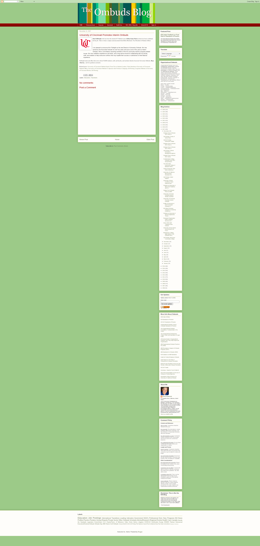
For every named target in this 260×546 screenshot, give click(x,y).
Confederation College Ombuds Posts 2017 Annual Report (169, 160)
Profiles (80, 520)
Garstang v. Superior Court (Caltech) (170, 370)
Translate (173, 56)
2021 (163, 120)
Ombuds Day (98, 524)
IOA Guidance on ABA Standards (169, 354)
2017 (163, 129)
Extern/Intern (98, 522)
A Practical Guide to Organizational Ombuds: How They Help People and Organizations (170, 340)
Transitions (94, 77)
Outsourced (179, 522)
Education (87, 77)
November (166, 241)
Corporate (101, 25)
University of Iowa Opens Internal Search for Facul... (169, 229)
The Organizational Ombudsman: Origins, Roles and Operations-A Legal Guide (170, 335)
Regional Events (156, 520)
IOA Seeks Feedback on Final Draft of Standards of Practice (170, 35)
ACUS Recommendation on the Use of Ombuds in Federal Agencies (170, 373)
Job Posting (131, 68)
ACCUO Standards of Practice (168, 322)
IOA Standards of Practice (167, 319)
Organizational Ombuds (166, 74)
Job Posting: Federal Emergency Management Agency (169, 152)
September (166, 246)
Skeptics (172, 524)
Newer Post (83, 139)
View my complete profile (167, 414)
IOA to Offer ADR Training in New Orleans (168, 224)
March (165, 259)
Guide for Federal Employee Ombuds (170, 357)
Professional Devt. (156, 518)
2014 (163, 270)
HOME (81, 25)
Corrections (167, 524)
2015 (163, 268)
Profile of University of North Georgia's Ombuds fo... (168, 205)
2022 (163, 118)
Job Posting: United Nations (168, 177)
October (166, 243)
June (165, 252)
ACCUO (130, 524)
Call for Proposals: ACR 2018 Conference (169, 169)
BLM (124, 524)
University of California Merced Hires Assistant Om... (168, 173)
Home (117, 139)
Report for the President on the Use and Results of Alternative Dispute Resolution (171, 364)
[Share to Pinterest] (92, 75)
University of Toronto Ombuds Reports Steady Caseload (168, 195)
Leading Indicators (127, 518)
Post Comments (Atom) (121, 146)
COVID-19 (147, 522)
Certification (154, 522)
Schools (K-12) (144, 25)
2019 (163, 124)
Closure (121, 524)
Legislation (90, 522)
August (165, 248)
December (166, 131)
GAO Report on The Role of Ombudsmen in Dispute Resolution (169, 360)
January (166, 263)
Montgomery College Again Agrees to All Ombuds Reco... (168, 234)
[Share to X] (88, 75)
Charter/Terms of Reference (115, 522)
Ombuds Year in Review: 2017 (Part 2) (169, 144)
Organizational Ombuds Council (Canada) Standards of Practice (168, 325)
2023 (163, 116)
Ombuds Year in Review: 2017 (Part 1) (169, 147)
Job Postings (94, 518)
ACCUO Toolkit (164, 367)
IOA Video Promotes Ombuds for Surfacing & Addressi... (169, 210)
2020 (163, 122)
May (165, 254)
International (106, 518)
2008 (163, 283)
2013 (163, 272)
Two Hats (160, 524)
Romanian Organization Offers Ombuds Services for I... (169, 219)
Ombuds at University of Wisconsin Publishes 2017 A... (169, 187)
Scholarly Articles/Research (140, 520)
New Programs (168, 518)
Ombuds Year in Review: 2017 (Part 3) (169, 133)
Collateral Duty (154, 524)
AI (126, 524)
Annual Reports (102, 520)
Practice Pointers (90, 520)
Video (126, 522)
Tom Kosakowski (167, 396)
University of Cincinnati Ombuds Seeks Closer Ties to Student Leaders (107, 66)
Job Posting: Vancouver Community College (169, 238)
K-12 (104, 522)
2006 (163, 288)
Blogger (140, 532)
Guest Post (146, 524)
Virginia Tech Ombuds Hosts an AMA (168, 191)
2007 (163, 285)
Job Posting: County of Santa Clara (169, 137)
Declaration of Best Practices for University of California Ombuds (169, 377)
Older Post (150, 139)
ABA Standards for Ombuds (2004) (169, 352)
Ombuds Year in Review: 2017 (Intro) (169, 156)
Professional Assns (90, 25)
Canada (174, 520)
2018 (163, 127)
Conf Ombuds (114, 524)
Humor (108, 524)
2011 (163, 277)
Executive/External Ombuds (86, 524)
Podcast (172, 522)
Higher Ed (154, 25)
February (166, 261)
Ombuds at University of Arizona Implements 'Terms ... (169, 215)
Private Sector (113, 520)
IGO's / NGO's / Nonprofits (132, 25)
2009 (163, 281)
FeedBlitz (173, 297)
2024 (163, 114)
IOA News (178, 518)
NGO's (146, 518)
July (165, 250)
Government (110, 25)
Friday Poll (135, 524)
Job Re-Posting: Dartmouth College (168, 140)
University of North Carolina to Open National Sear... (168, 182)
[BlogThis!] (86, 75)
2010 (163, 279)
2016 (163, 266)
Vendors (176, 524)
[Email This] (84, 75)
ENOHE (166, 522)
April (165, 256)
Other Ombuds (124, 520)
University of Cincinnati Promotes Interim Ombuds (169, 200)
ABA (104, 524)
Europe (161, 522)
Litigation (141, 522)
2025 (163, 111)
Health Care (119, 25)
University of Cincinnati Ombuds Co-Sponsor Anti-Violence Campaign (107, 68)
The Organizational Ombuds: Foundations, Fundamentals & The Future (169, 330)
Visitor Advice (133, 522)
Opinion (141, 524)
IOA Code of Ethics (165, 317)
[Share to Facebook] (90, 75)
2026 (163, 109)
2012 (163, 274)
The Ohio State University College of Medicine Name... (169, 165)
